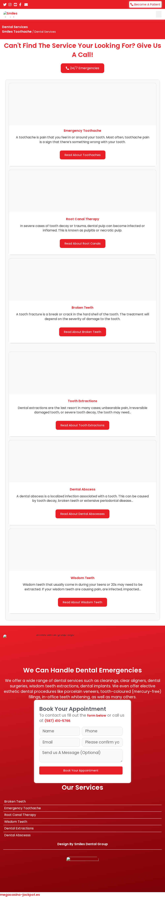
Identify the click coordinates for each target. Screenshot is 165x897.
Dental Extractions (19, 828)
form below (96, 715)
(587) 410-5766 (57, 720)
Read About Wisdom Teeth (82, 602)
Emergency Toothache (22, 808)
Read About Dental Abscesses (82, 514)
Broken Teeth (15, 801)
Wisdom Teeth (15, 821)
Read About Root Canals (83, 244)
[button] (159, 14)
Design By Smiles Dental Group (82, 844)
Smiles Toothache (17, 31)
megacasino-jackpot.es (20, 894)
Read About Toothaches (83, 155)
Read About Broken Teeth (82, 332)
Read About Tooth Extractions (82, 425)
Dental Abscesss (17, 835)
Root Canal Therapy (20, 814)
